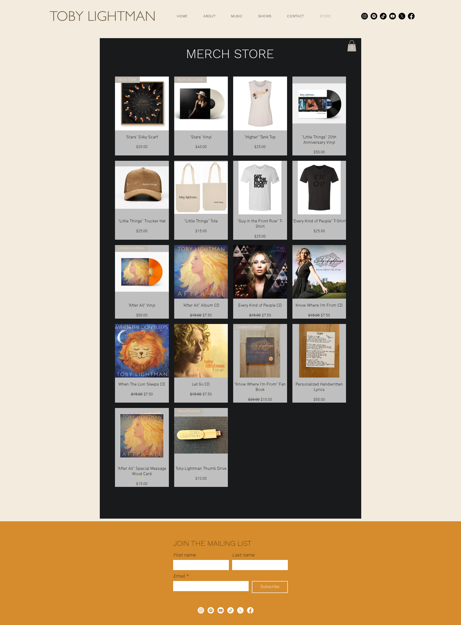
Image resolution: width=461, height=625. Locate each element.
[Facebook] (411, 16)
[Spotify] (374, 16)
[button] (209, 16)
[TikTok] (383, 16)
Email (180, 576)
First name (184, 555)
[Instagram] (364, 16)
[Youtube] (392, 16)
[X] (402, 16)
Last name (243, 555)
